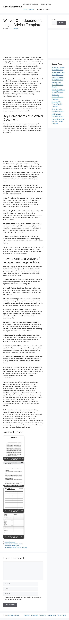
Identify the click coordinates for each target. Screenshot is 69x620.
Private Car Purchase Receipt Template (57, 97)
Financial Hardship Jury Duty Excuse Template (58, 121)
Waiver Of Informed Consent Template (16, 547)
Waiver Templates (28, 9)
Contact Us (34, 615)
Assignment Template (43, 9)
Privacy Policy (51, 615)
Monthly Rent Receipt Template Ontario (57, 85)
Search (54, 19)
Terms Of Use (61, 615)
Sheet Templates (46, 4)
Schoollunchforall (12, 6)
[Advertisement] (23, 44)
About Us (27, 615)
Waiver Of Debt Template (12, 545)
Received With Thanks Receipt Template (57, 104)
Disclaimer (42, 615)
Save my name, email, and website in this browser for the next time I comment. (23, 598)
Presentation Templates (30, 4)
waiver (20, 543)
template (15, 543)
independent (8, 543)
